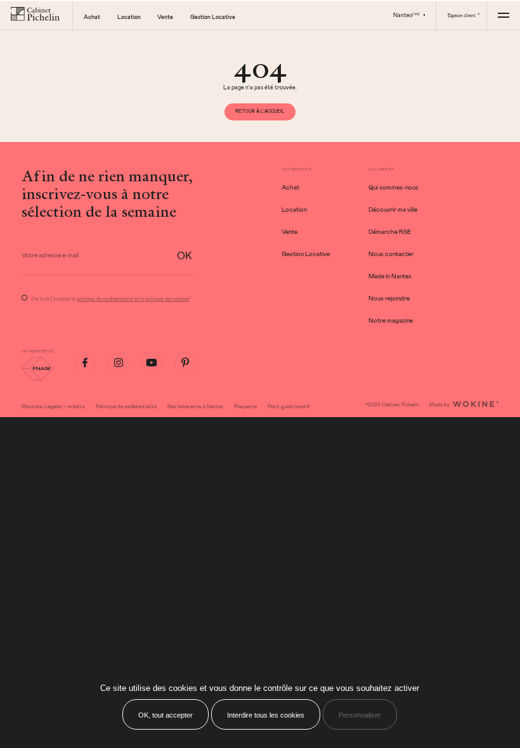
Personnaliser (360, 715)
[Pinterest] (185, 362)
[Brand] (36, 15)
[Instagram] (118, 362)
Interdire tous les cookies (265, 715)
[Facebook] (85, 362)
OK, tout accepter (165, 715)
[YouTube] (151, 362)
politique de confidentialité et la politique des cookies (133, 298)
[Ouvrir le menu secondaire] (503, 15)
